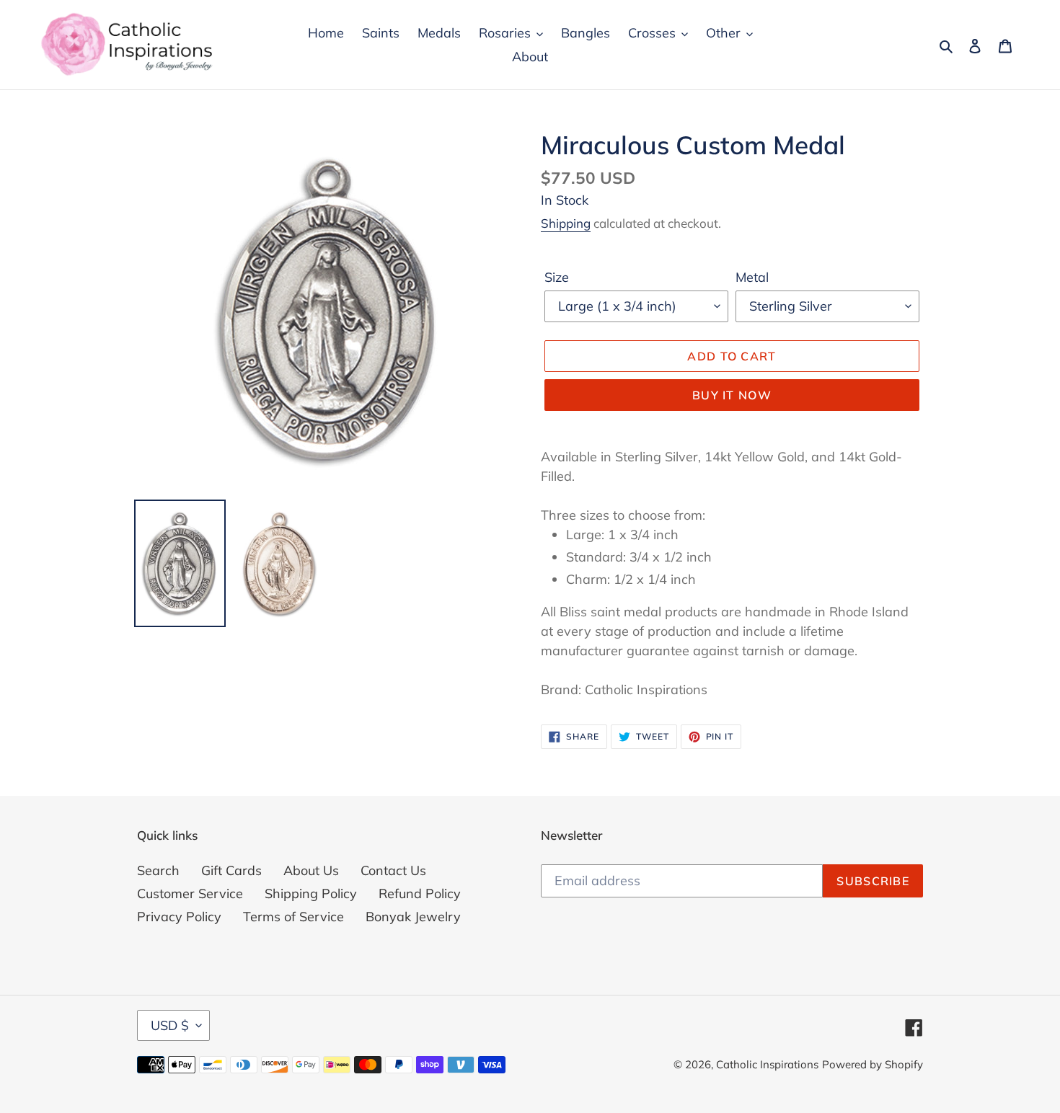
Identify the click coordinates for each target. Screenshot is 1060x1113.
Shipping (566, 223)
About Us (311, 870)
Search (158, 870)
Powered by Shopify (872, 1064)
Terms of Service (293, 916)
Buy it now (732, 395)
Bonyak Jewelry (413, 916)
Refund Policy (420, 893)
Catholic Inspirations (767, 1064)
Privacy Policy (179, 916)
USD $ (170, 1025)
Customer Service (190, 893)
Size (556, 277)
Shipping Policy (311, 893)
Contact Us (393, 870)
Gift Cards (231, 870)
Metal (752, 277)
